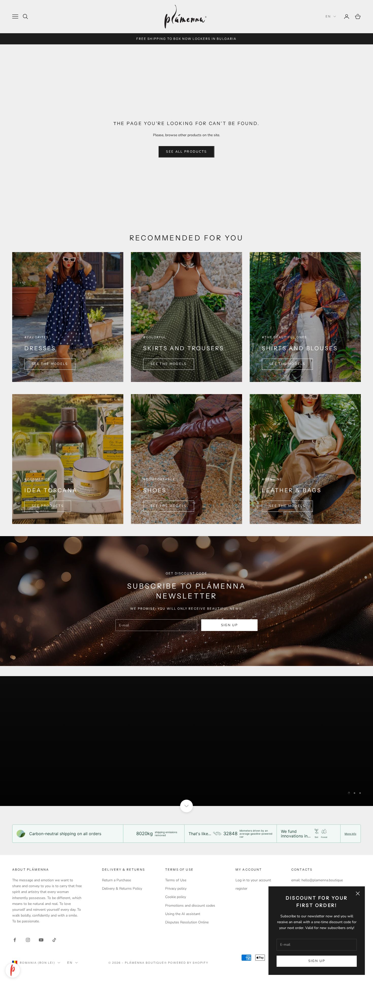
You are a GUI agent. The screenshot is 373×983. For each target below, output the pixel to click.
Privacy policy (176, 888)
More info (350, 833)
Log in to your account (253, 880)
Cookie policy (175, 896)
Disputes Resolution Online (187, 922)
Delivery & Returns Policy (122, 888)
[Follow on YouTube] (41, 939)
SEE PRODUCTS (48, 506)
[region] (186, 741)
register (241, 888)
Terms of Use (175, 880)
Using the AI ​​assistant (182, 913)
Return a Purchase (116, 880)
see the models (287, 364)
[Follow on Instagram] (27, 939)
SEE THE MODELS (50, 364)
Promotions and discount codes (190, 905)
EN (328, 16)
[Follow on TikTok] (54, 939)
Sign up (316, 961)
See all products (186, 151)
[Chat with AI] (12, 970)
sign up (229, 625)
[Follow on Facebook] (14, 939)
